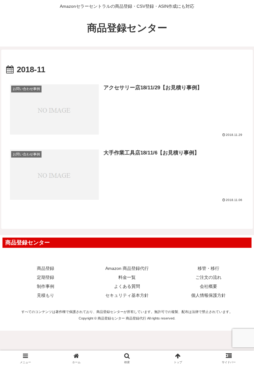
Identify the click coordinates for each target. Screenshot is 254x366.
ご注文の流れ (208, 277)
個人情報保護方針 (208, 295)
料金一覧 (127, 277)
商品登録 (45, 268)
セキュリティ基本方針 (127, 295)
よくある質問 (127, 286)
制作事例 (45, 286)
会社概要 (208, 286)
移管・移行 (208, 268)
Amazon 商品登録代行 (127, 268)
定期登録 (45, 277)
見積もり (45, 295)
